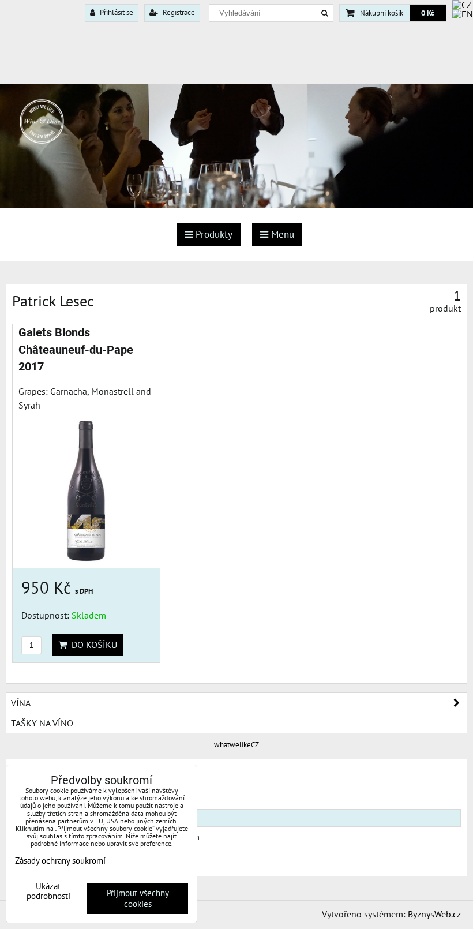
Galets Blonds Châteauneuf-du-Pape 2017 (75, 349)
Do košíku (92, 644)
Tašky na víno (42, 723)
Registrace (178, 12)
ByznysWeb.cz (434, 914)
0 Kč (427, 13)
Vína (21, 703)
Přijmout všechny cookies (138, 898)
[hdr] (236, 204)
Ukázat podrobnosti (48, 891)
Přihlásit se (115, 12)
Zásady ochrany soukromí (60, 860)
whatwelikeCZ (236, 745)
